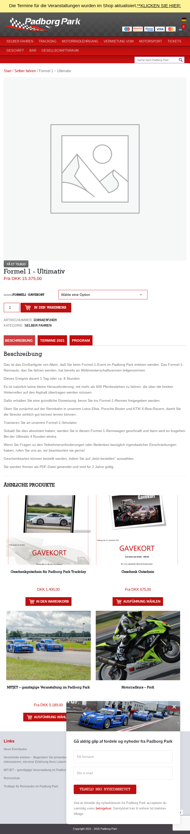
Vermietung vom (119, 41)
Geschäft (15, 50)
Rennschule (12, 778)
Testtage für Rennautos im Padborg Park (31, 786)
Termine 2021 (52, 340)
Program (81, 340)
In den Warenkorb (50, 307)
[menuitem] (184, 19)
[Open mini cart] (180, 30)
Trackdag (47, 41)
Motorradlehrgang (80, 41)
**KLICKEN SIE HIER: (159, 5)
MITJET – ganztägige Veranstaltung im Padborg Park (39, 770)
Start (7, 71)
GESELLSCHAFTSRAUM (60, 50)
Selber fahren (19, 41)
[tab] (18, 340)
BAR (32, 50)
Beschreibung (19, 340)
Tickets (174, 41)
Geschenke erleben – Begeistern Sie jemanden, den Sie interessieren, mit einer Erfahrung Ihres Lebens (41, 760)
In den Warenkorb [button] (52, 601)
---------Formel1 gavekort (24, 294)
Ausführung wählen (141, 601)
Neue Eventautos (15, 749)
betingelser (103, 808)
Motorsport (150, 41)
